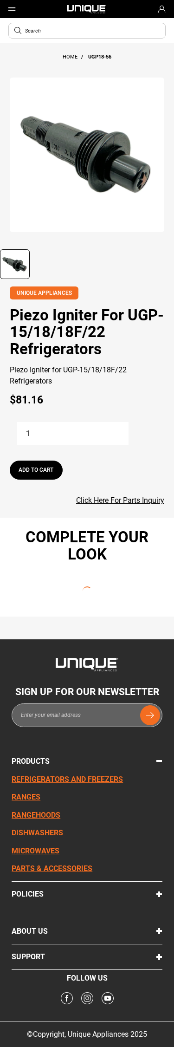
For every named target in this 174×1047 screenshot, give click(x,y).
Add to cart (36, 470)
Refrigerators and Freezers (67, 779)
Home (71, 57)
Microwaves (35, 850)
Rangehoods (36, 815)
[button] (17, 30)
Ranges (26, 797)
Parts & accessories (52, 868)
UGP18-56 (99, 57)
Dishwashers (37, 832)
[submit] (150, 715)
